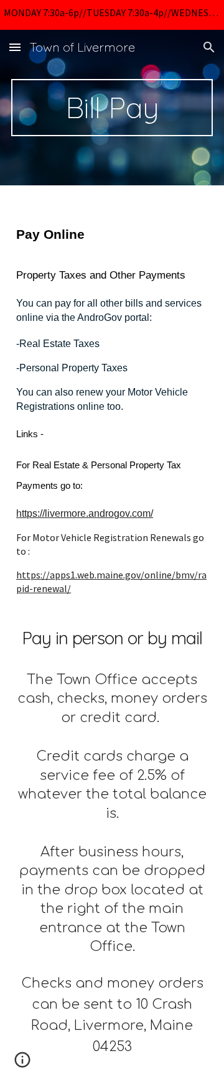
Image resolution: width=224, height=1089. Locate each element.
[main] (112, 107)
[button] (15, 47)
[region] (112, 15)
